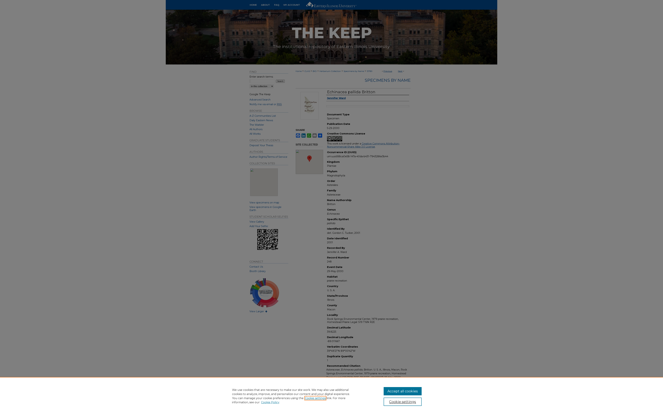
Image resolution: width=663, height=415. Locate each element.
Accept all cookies (402, 391)
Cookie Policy (270, 402)
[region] (331, 396)
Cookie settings (315, 398)
